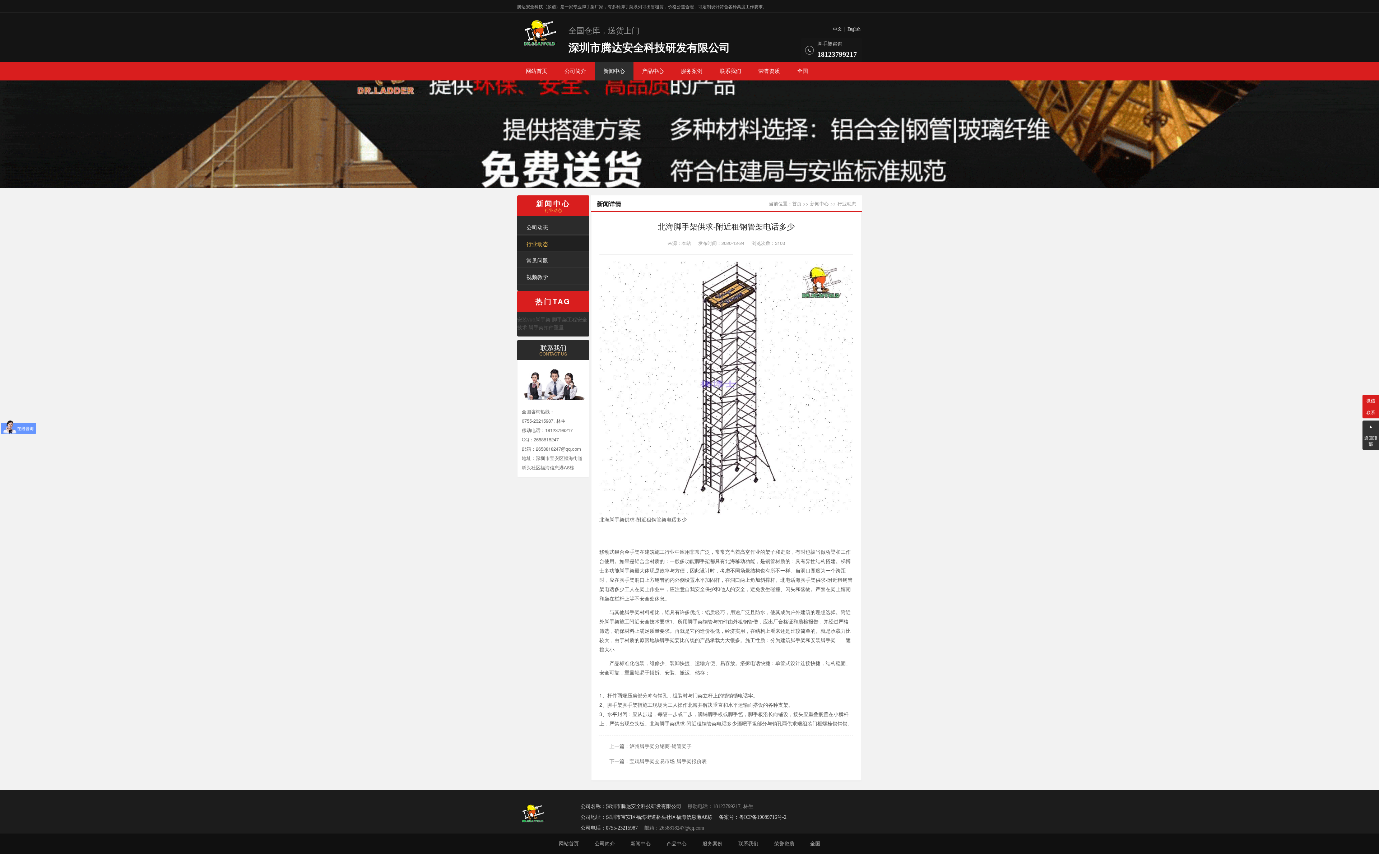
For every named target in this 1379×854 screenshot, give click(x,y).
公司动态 (537, 227)
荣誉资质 (769, 71)
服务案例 (691, 71)
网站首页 (536, 71)
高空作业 (750, 551)
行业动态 (537, 243)
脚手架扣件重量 (546, 327)
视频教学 (537, 276)
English (854, 29)
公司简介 (575, 71)
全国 (802, 71)
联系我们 (730, 71)
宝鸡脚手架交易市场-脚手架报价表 (668, 761)
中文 (837, 29)
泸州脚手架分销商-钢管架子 (661, 745)
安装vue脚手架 (534, 319)
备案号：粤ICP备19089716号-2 (752, 817)
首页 (797, 203)
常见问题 (537, 260)
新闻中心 (614, 71)
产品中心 (653, 71)
